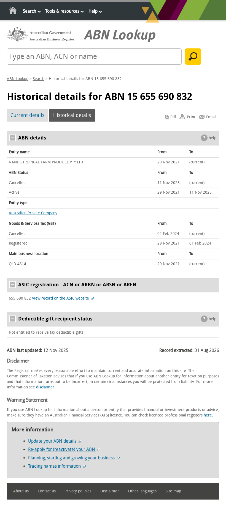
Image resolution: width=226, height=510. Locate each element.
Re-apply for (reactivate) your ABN (62, 449)
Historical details (72, 115)
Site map (173, 491)
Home (13, 11)
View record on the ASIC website (61, 298)
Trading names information (55, 466)
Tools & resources (62, 11)
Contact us (47, 491)
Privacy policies (77, 491)
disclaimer (45, 387)
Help (93, 11)
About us (21, 491)
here (208, 415)
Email (211, 117)
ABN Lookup (17, 78)
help (212, 138)
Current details (27, 115)
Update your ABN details (52, 441)
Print (191, 117)
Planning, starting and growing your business (72, 457)
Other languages (142, 491)
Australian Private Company (33, 213)
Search (29, 11)
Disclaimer (109, 491)
